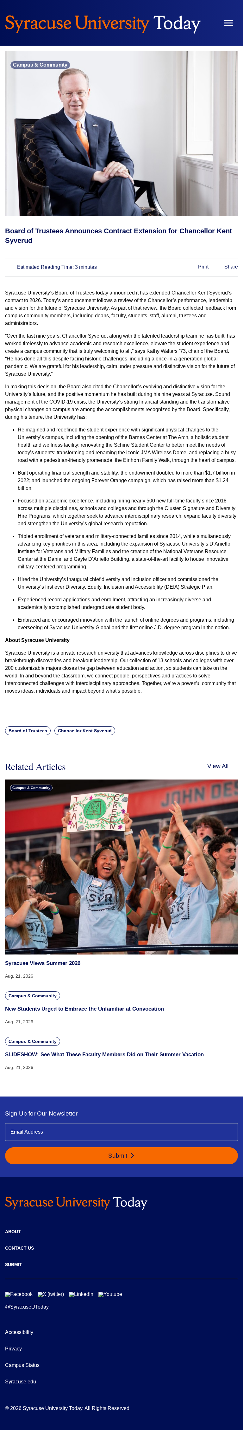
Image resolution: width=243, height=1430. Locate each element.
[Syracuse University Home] (103, 23)
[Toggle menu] (228, 23)
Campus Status (22, 1365)
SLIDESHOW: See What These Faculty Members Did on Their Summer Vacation (104, 1054)
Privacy (13, 1348)
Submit (118, 1155)
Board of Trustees (28, 730)
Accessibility (19, 1332)
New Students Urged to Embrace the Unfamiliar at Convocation (84, 1009)
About (13, 1231)
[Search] (210, 22)
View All (217, 766)
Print (203, 266)
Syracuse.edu (20, 1381)
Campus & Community (40, 65)
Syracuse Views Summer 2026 (42, 963)
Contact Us (19, 1248)
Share (230, 266)
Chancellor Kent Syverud (85, 730)
